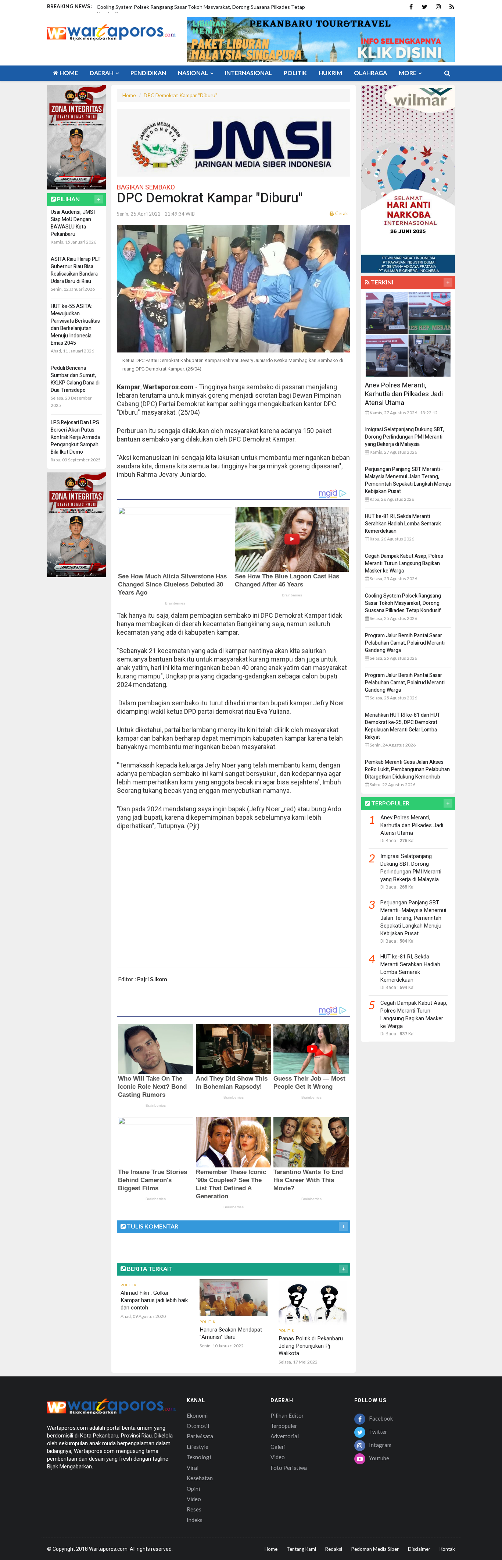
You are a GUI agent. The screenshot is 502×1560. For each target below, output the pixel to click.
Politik (295, 72)
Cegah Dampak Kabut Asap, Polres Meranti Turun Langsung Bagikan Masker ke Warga (404, 563)
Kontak (447, 1549)
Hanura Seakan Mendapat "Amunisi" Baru (231, 1333)
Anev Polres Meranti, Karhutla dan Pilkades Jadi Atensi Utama (404, 394)
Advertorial (284, 1436)
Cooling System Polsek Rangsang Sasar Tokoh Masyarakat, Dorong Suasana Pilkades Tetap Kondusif (403, 603)
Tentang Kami (301, 1549)
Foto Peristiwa (288, 1467)
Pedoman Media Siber (375, 1549)
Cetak (341, 213)
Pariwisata (200, 1436)
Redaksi (333, 1549)
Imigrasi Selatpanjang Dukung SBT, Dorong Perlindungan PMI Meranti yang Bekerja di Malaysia (404, 437)
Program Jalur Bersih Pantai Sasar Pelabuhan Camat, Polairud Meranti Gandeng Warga (405, 643)
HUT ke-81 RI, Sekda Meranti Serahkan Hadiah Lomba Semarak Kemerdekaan (403, 524)
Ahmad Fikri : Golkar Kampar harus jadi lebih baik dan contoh (154, 1300)
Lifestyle (197, 1446)
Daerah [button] (102, 72)
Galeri (278, 1446)
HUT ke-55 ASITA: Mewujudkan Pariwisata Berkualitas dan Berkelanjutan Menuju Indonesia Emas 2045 (75, 324)
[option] (205, 10)
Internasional (248, 72)
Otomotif (198, 1425)
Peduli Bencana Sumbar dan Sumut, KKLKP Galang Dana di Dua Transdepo (75, 379)
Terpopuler (283, 1425)
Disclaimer (419, 1549)
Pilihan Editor (287, 1415)
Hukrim (330, 72)
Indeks (194, 1520)
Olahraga (370, 72)
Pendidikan (148, 72)
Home (68, 72)
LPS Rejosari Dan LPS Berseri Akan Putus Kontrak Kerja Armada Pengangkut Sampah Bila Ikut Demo (75, 437)
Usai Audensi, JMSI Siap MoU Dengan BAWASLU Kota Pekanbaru (73, 223)
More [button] (408, 72)
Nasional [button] (193, 72)
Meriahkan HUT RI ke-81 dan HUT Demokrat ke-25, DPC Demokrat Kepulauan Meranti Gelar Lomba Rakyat (402, 726)
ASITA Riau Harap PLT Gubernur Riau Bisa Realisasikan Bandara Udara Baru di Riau (76, 270)
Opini (193, 1488)
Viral (192, 1467)
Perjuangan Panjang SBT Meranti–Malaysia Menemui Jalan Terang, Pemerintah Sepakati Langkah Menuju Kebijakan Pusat (408, 480)
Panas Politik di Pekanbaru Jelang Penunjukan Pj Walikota (311, 1345)
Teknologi (199, 1457)
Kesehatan (200, 1478)
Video (194, 1499)
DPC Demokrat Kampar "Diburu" (180, 95)
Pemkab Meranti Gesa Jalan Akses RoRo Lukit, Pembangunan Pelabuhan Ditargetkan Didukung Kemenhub (407, 769)
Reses (194, 1509)
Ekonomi (197, 1415)
